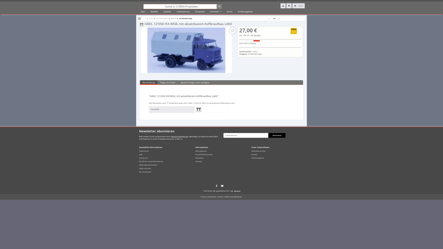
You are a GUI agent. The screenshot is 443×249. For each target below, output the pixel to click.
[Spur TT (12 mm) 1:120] (142, 24)
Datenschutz (144, 151)
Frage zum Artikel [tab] (167, 82)
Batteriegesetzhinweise (148, 165)
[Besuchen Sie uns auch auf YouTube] (222, 186)
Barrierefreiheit (145, 172)
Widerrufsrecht (145, 168)
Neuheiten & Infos (258, 151)
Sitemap (198, 161)
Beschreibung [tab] (149, 82)
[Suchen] (219, 6)
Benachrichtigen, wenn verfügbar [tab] (195, 82)
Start (143, 11)
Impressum (143, 158)
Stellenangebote (257, 158)
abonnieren (277, 135)
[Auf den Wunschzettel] (232, 30)
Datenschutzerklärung (179, 136)
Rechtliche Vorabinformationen (151, 161)
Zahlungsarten (201, 151)
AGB (140, 154)
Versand (257, 35)
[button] (283, 6)
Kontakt (254, 154)
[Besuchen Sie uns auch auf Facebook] (216, 186)
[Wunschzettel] (289, 6)
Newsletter (199, 158)
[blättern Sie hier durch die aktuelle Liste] (274, 18)
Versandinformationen (204, 154)
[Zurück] (139, 18)
